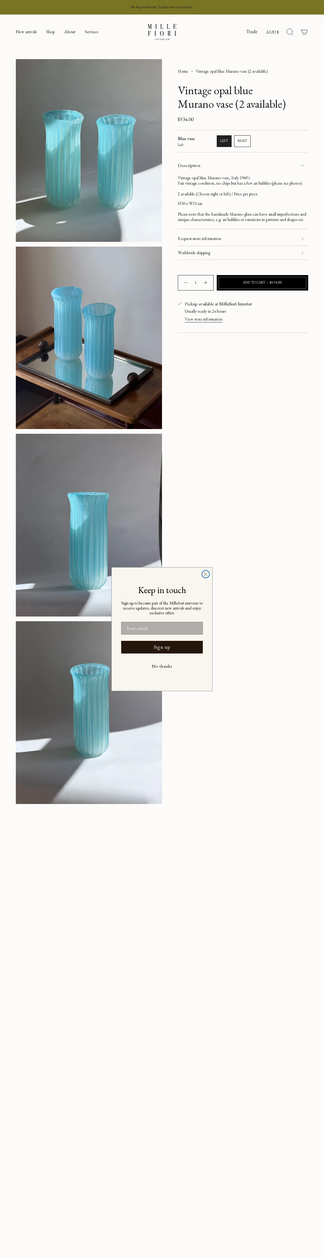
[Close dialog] (205, 574)
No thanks (162, 666)
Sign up (162, 647)
